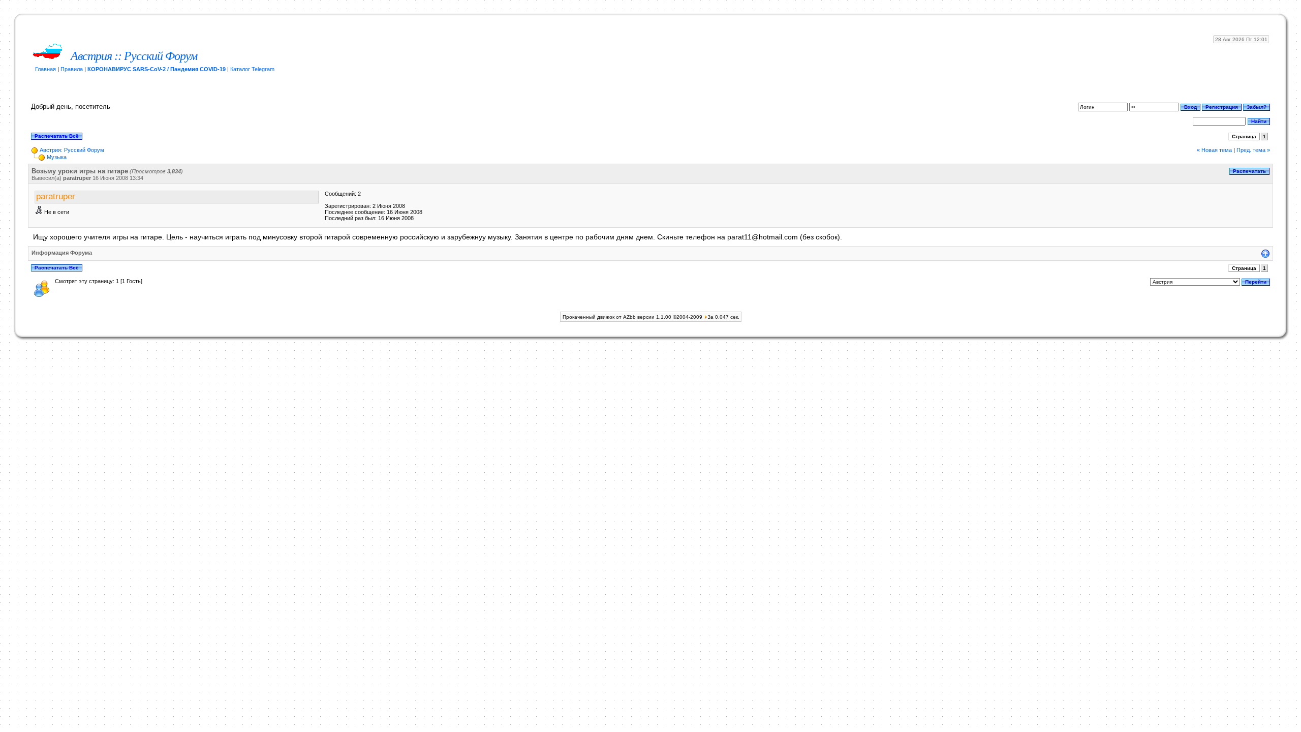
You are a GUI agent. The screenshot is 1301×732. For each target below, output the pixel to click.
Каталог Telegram (252, 69)
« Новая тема (1214, 150)
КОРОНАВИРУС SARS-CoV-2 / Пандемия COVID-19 (156, 69)
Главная (45, 69)
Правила (71, 69)
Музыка (57, 157)
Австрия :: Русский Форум (134, 56)
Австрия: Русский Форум (72, 150)
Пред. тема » (1253, 150)
